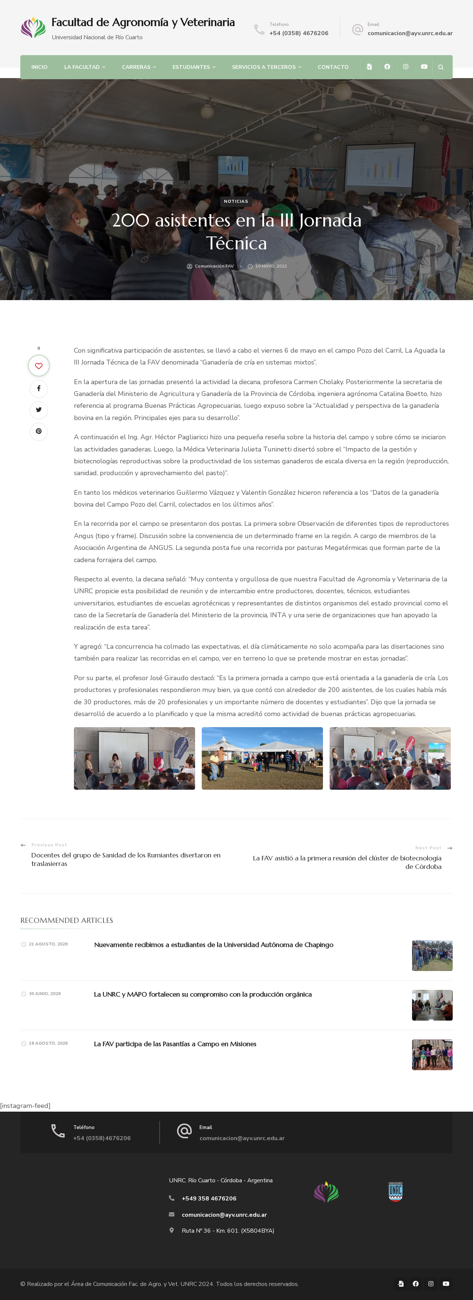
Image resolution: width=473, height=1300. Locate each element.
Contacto (333, 67)
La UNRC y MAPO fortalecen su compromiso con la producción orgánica (203, 994)
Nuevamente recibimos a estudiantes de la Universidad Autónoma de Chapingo (213, 944)
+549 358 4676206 (209, 1199)
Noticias (236, 201)
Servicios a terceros (264, 67)
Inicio (39, 67)
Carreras (136, 67)
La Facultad (82, 67)
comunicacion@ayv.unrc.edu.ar (410, 33)
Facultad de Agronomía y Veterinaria (143, 22)
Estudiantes (191, 67)
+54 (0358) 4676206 (299, 33)
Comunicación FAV (214, 266)
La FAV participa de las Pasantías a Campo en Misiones (175, 1043)
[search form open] (440, 67)
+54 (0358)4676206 (102, 1138)
